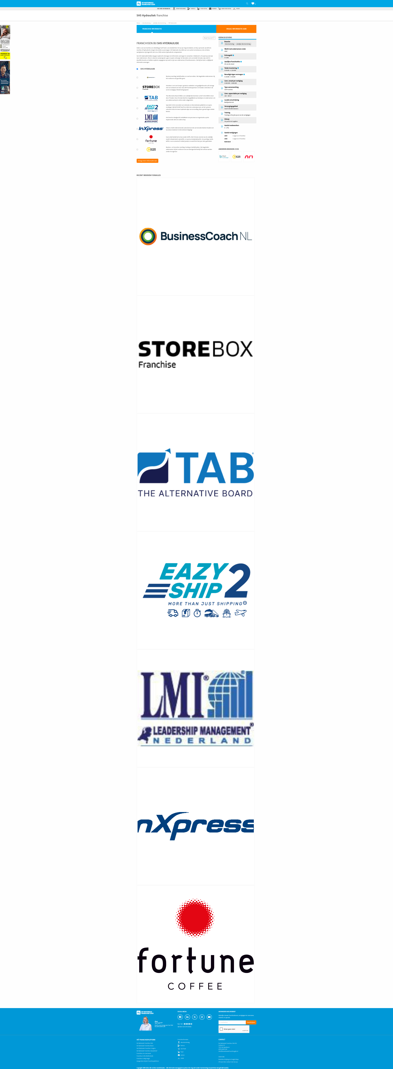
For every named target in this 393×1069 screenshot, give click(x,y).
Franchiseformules (183, 1039)
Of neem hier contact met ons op (228, 1062)
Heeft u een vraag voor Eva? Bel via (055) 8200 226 (164, 1026)
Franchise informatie (152, 29)
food (182, 1052)
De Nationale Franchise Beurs (145, 1046)
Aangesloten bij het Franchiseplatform (148, 1061)
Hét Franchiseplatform (146, 1040)
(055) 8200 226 (223, 1049)
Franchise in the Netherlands (145, 1056)
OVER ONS (222, 1057)
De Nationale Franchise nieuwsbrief (147, 1051)
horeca (193, 8)
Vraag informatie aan (236, 29)
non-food (183, 1048)
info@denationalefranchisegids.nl (228, 1051)
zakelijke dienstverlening (243, 44)
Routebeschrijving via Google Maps (229, 1059)
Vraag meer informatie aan (147, 161)
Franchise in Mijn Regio (143, 1058)
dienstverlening (181, 8)
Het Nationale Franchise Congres (146, 1048)
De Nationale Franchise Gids (146, 3)
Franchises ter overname (144, 1053)
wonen (214, 8)
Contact (222, 1039)
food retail (203, 8)
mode (238, 8)
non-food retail (226, 8)
